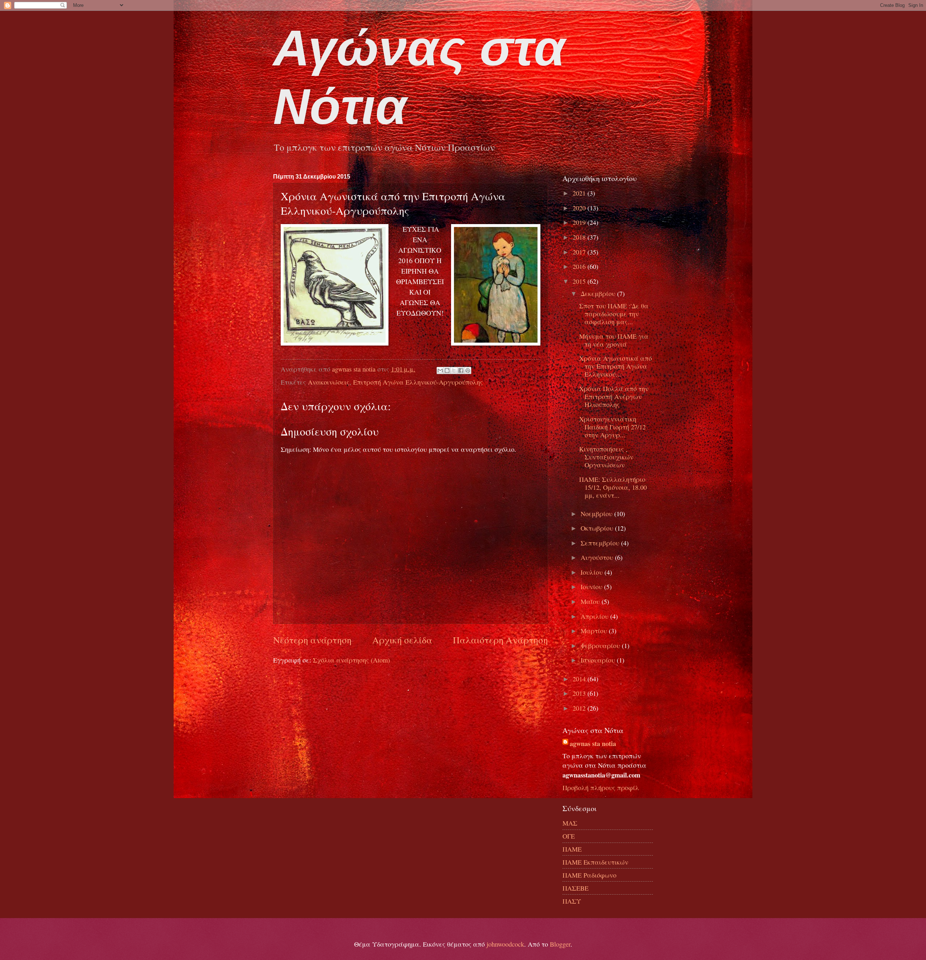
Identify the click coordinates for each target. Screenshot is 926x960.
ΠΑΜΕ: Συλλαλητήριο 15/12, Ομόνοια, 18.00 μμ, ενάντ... (613, 487)
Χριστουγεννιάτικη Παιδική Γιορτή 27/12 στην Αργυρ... (612, 427)
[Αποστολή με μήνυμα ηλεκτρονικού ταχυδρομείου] (440, 370)
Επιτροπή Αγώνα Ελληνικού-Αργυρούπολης (418, 382)
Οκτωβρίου (598, 528)
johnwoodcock (505, 944)
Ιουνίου (592, 586)
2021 (580, 193)
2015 (580, 281)
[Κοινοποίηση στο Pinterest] (467, 370)
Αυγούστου (598, 557)
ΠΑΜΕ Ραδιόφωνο (589, 875)
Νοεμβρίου (597, 513)
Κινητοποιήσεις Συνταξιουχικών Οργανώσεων (606, 457)
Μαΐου (591, 601)
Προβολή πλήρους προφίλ (600, 787)
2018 (580, 237)
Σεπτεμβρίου (601, 543)
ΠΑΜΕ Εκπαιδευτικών (595, 862)
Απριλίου (595, 616)
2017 (580, 252)
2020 (580, 207)
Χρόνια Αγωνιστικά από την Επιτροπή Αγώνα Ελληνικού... (615, 366)
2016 (580, 266)
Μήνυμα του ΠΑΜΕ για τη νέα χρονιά (614, 340)
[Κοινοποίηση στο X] (454, 370)
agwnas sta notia (593, 743)
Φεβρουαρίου (601, 645)
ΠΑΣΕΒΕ (575, 888)
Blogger (560, 944)
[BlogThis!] (447, 370)
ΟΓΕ (568, 836)
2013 (580, 693)
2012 (580, 708)
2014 (580, 678)
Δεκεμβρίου (599, 293)
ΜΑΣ (569, 823)
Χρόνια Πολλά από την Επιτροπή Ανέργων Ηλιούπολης (614, 396)
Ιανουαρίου (599, 660)
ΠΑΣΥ (571, 901)
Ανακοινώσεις (328, 382)
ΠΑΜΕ (572, 849)
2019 (580, 222)
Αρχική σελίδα (402, 640)
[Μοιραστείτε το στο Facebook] (460, 370)
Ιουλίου (592, 572)
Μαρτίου (595, 630)
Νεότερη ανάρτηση (312, 640)
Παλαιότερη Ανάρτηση (500, 640)
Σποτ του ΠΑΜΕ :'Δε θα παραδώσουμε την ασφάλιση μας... (614, 313)
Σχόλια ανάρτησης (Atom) (351, 660)
